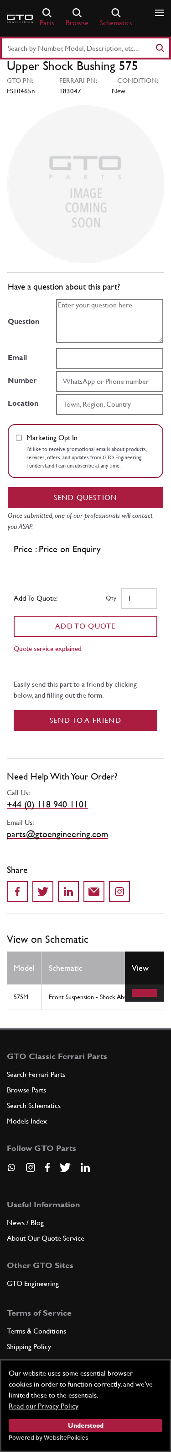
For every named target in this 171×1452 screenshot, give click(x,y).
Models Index (27, 1121)
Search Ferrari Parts (36, 1074)
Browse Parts (26, 1090)
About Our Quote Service (45, 1238)
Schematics (116, 22)
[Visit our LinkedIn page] (85, 1167)
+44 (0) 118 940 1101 (47, 804)
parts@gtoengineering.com (57, 833)
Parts (47, 22)
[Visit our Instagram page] (30, 1167)
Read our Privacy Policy (43, 1406)
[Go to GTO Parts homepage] (20, 19)
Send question (86, 497)
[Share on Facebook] (17, 891)
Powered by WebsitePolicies (48, 1437)
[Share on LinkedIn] (68, 891)
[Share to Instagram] (119, 891)
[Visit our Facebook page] (47, 1167)
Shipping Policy (29, 1346)
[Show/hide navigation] (159, 13)
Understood (86, 1425)
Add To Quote (85, 626)
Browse (77, 22)
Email (17, 357)
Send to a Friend (85, 720)
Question (23, 321)
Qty (111, 598)
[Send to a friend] (93, 891)
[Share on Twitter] (42, 891)
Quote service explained (48, 648)
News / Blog (25, 1222)
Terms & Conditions (36, 1331)
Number (22, 380)
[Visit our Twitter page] (65, 1167)
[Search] (159, 48)
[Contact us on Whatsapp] (11, 1170)
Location (23, 403)
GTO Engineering (33, 1283)
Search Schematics (34, 1105)
